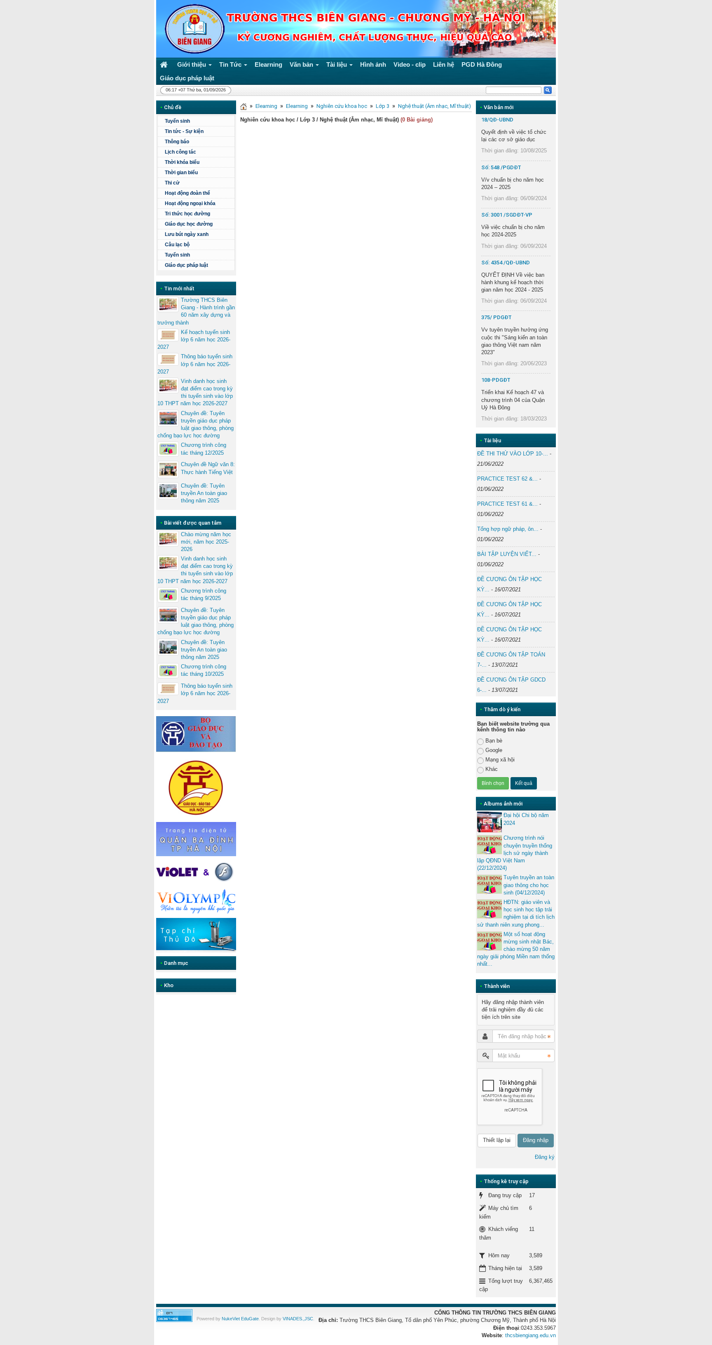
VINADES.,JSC (298, 1318)
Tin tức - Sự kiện (184, 131)
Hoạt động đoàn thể (187, 193)
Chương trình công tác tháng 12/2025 (203, 448)
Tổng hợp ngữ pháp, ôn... (508, 529)
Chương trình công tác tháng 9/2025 (203, 594)
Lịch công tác (180, 152)
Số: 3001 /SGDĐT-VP (506, 215)
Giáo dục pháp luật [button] (187, 78)
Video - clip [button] (409, 64)
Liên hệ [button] (443, 64)
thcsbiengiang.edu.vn (530, 1335)
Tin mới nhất (179, 288)
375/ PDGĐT (496, 317)
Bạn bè (493, 741)
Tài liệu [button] (337, 64)
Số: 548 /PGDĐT (501, 167)
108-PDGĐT (496, 380)
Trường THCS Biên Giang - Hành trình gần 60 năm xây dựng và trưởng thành (196, 311)
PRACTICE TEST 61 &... (507, 504)
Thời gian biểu (181, 172)
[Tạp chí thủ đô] (196, 935)
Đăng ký (545, 1157)
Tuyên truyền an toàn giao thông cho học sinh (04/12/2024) (529, 884)
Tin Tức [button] (231, 64)
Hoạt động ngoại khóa (190, 203)
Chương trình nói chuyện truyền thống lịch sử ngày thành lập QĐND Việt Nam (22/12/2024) (514, 853)
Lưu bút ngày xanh (186, 234)
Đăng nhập (535, 1140)
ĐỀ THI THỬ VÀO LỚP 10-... (512, 454)
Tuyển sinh (177, 121)
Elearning (266, 106)
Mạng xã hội (500, 760)
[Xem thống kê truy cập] (174, 1315)
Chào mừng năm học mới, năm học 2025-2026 (206, 541)
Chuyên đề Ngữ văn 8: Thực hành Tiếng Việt (208, 468)
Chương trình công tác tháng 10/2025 (203, 670)
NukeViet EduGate (240, 1318)
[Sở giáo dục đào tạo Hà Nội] (196, 786)
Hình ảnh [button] (373, 64)
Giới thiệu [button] (192, 64)
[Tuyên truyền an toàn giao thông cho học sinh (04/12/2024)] (489, 884)
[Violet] (196, 872)
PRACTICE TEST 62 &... (507, 479)
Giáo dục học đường (189, 224)
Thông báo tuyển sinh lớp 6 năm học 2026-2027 (194, 363)
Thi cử (172, 183)
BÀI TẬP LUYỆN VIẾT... (506, 554)
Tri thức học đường (187, 214)
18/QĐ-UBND (497, 120)
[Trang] (243, 106)
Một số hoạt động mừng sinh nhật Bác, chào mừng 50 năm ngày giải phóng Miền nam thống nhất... (516, 949)
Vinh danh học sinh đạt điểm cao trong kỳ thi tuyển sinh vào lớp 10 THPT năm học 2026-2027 (195, 392)
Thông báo (177, 142)
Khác (491, 769)
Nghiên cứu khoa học (341, 106)
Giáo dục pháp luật (186, 265)
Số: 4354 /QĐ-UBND (505, 262)
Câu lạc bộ (177, 245)
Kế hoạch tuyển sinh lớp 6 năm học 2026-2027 (193, 339)
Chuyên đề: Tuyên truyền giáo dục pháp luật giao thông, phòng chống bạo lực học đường (195, 424)
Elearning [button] (268, 64)
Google (493, 750)
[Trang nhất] (164, 64)
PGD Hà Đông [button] (481, 64)
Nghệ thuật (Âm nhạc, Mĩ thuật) (434, 106)
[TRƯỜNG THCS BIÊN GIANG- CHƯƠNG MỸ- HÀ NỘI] (192, 28)
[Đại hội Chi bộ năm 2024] (489, 822)
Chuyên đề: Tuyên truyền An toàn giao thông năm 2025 (204, 493)
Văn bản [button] (302, 64)
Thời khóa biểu (182, 162)
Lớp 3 (382, 106)
